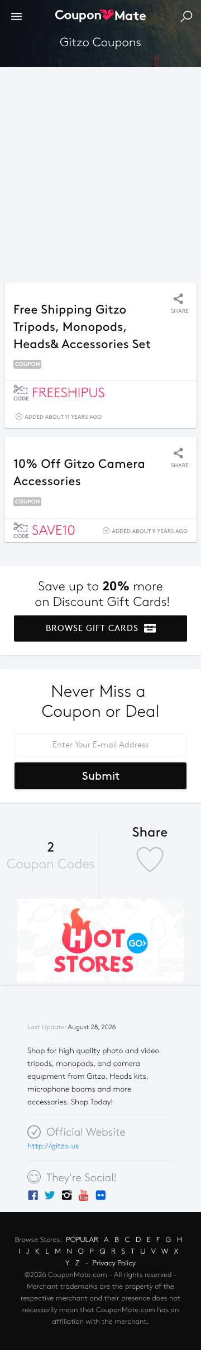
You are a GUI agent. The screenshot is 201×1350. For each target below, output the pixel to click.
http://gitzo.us (53, 1146)
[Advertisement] (100, 171)
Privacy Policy (114, 1263)
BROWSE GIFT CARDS (93, 628)
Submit (100, 775)
